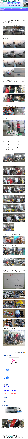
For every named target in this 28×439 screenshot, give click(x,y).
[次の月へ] (18, 356)
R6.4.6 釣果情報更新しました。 (8, 378)
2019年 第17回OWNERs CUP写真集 (19, 352)
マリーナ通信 (8, 8)
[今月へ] (16, 356)
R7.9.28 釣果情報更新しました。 (8, 371)
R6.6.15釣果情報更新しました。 (8, 376)
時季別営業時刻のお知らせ (22, 8)
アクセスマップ (2, 10)
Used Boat (18, 8)
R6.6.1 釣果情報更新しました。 (8, 377)
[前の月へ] (15, 356)
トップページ (1, 8)
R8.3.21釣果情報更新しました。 (8, 370)
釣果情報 (11, 8)
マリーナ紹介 (5, 8)
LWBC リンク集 (14, 8)
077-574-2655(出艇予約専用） (10, 436)
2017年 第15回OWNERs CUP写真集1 (9, 351)
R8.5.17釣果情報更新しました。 (8, 369)
